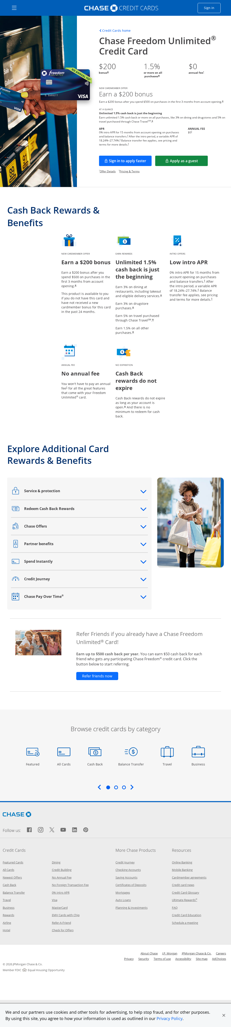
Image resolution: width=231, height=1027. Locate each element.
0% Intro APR (60, 892)
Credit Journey (125, 862)
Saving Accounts (126, 877)
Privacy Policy (169, 1018)
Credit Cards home (116, 30)
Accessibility (183, 959)
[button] (224, 1015)
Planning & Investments (132, 908)
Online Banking (182, 862)
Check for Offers (63, 930)
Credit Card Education (186, 915)
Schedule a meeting (185, 923)
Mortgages (123, 892)
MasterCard (60, 908)
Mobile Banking (182, 870)
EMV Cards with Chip (66, 915)
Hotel (6, 930)
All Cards (64, 764)
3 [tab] (124, 787)
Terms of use (162, 959)
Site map (202, 959)
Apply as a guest (189, 162)
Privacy (129, 959)
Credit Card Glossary (185, 892)
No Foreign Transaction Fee (70, 885)
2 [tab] (116, 787)
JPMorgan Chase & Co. (196, 953)
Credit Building (62, 870)
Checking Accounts (128, 870)
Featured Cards (13, 862)
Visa (54, 900)
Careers (221, 953)
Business (199, 764)
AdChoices (219, 959)
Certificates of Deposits (131, 885)
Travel (169, 764)
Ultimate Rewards (184, 900)
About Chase (149, 953)
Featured (33, 764)
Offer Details (108, 171)
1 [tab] (108, 787)
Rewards (8, 915)
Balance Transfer (131, 764)
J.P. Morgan (169, 953)
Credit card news (183, 885)
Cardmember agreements (189, 877)
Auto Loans (123, 900)
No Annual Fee (62, 877)
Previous (99, 787)
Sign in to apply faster (130, 162)
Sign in (212, 7)
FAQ (175, 908)
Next (132, 787)
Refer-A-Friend (61, 923)
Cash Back (95, 764)
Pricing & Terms (130, 171)
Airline (7, 923)
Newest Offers (12, 877)
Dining (56, 862)
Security (143, 959)
